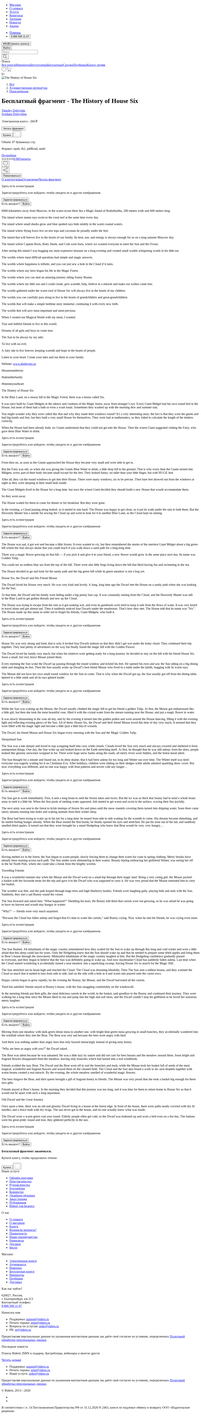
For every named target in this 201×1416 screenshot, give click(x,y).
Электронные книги (23, 1261)
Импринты (23, 65)
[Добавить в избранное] (5, 164)
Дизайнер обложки (22, 1195)
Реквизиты (16, 1240)
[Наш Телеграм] (11, 1400)
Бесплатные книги (21, 1271)
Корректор (16, 1192)
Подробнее (9, 155)
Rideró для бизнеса (21, 1206)
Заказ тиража (18, 1199)
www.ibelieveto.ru (24, 364)
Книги (13, 1226)
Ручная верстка (19, 1185)
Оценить (25, 159)
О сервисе (16, 8)
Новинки (15, 1268)
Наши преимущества (23, 1237)
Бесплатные (55, 65)
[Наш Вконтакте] (11, 1397)
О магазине (17, 1223)
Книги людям (96, 65)
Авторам (15, 19)
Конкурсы (16, 15)
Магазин (15, 4)
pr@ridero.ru (23, 1329)
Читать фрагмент (13, 128)
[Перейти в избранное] (4, 70)
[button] (100, 56)
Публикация (17, 1202)
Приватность (18, 1233)
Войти (6, 47)
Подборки (80, 65)
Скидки (68, 65)
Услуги (14, 12)
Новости (15, 22)
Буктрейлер (17, 1188)
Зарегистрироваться (15, 199)
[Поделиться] (5, 170)
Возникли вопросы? (23, 1230)
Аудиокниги (17, 1264)
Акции (14, 26)
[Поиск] (5, 57)
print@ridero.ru (40, 1322)
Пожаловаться (11, 175)
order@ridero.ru (49, 1326)
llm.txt (13, 1247)
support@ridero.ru (37, 1319)
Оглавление (30, 179)
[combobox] (100, 52)
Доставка (15, 1282)
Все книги (9, 65)
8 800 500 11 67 (12, 1306)
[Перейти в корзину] (9, 70)
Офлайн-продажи (21, 1178)
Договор (15, 1244)
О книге (7, 179)
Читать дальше (11, 1360)
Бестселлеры (38, 65)
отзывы (18, 179)
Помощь (15, 32)
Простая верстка (20, 1181)
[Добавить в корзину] (17, 134)
